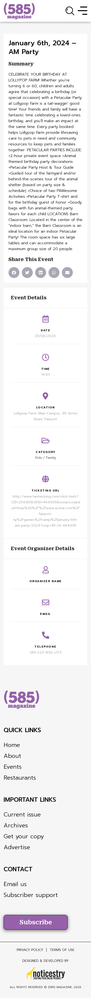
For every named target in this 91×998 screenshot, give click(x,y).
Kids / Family (45, 457)
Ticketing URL (46, 490)
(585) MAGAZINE (60, 987)
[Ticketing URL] (45, 479)
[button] (13, 272)
